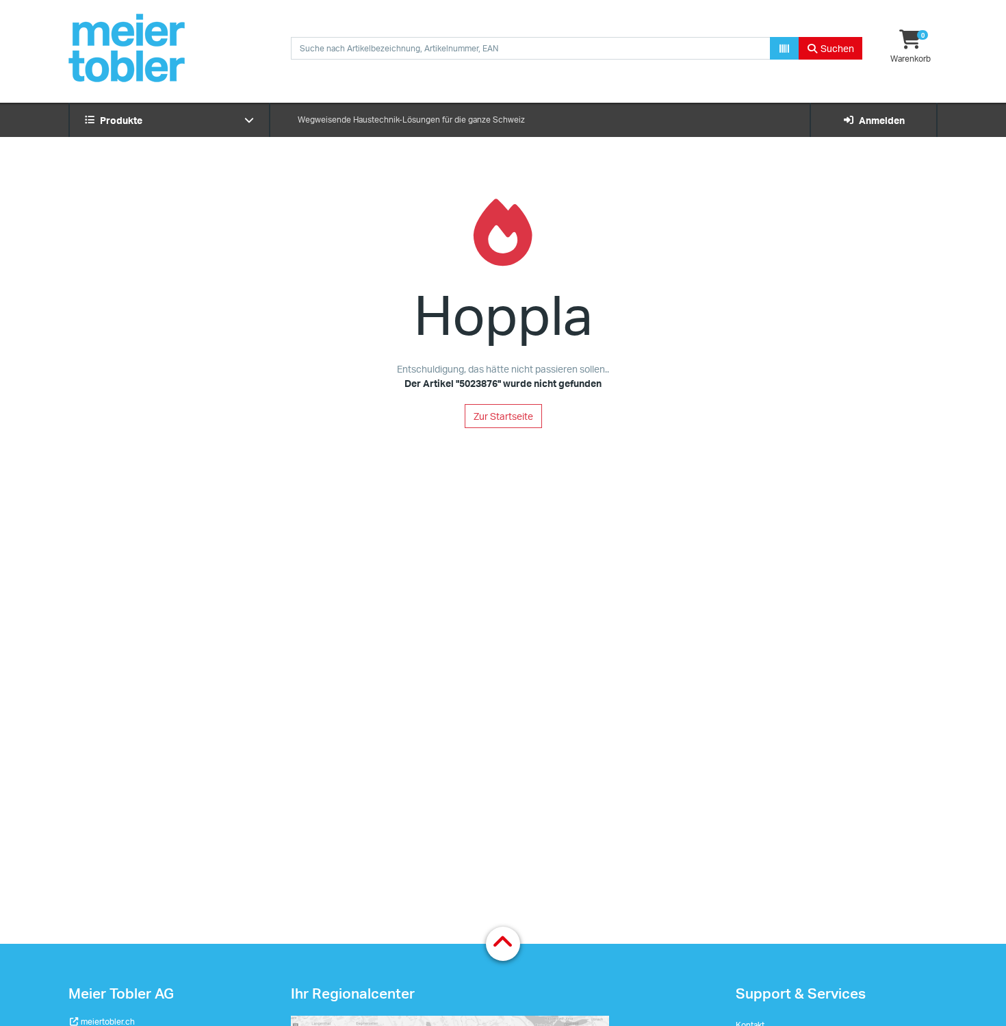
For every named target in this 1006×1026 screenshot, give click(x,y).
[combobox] (531, 48)
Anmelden (880, 120)
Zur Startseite (503, 416)
